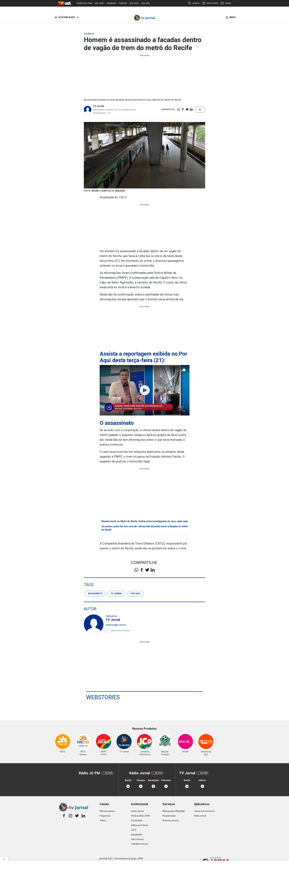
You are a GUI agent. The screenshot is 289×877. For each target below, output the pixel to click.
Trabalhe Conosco (139, 844)
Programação (169, 816)
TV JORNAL (116, 593)
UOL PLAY (134, 3)
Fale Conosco (137, 839)
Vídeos (103, 820)
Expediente (136, 834)
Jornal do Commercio (204, 811)
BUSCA (196, 3)
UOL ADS (145, 3)
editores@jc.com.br (116, 624)
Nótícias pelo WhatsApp (174, 811)
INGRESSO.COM (84, 3)
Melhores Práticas (139, 825)
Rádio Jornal (200, 816)
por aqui (135, 593)
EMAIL (228, 3)
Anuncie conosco (171, 820)
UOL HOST (99, 3)
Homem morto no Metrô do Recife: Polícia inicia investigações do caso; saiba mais (144, 521)
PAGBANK (111, 3)
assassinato (95, 593)
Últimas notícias (107, 811)
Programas (105, 816)
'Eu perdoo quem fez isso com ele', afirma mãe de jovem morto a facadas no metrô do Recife (144, 528)
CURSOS (123, 3)
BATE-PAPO (212, 3)
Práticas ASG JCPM (140, 816)
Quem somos (137, 811)
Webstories (103, 697)
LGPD (133, 830)
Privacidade (136, 820)
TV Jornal (98, 106)
